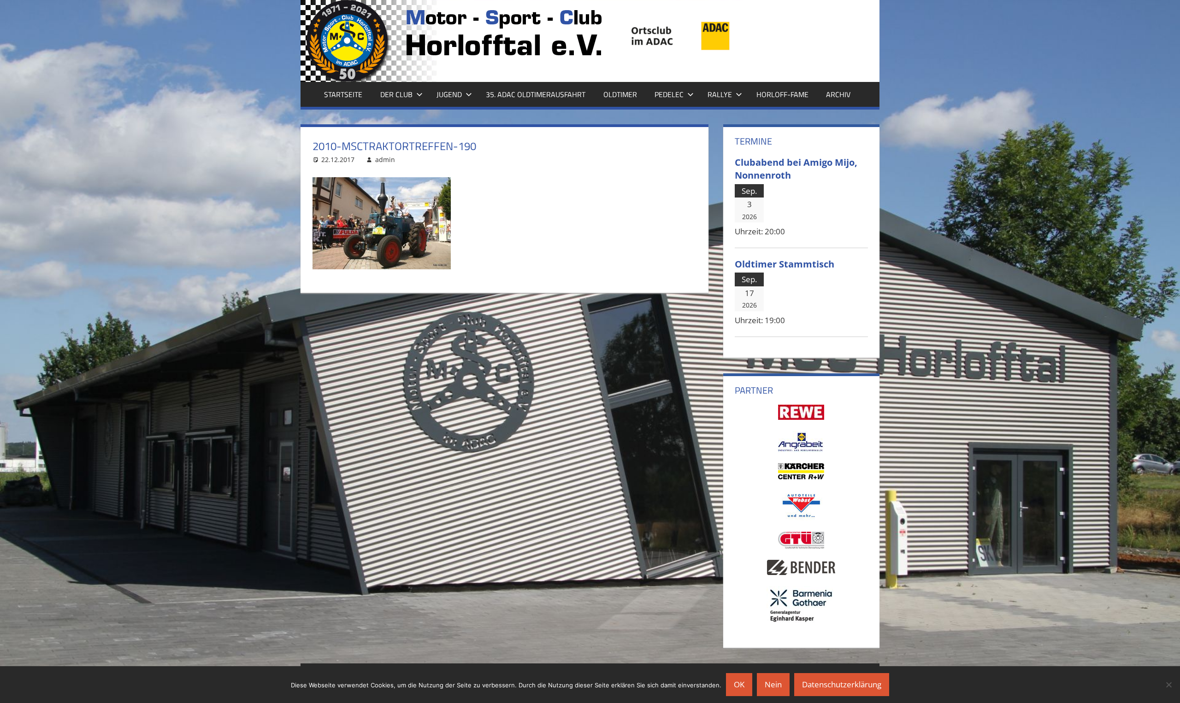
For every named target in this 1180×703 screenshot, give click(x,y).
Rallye (720, 94)
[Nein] (1168, 684)
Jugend (449, 94)
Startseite (343, 94)
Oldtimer (620, 94)
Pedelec (669, 94)
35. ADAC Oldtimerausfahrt (535, 94)
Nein (773, 684)
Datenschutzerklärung (841, 684)
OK (739, 684)
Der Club (396, 94)
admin (385, 159)
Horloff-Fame (782, 94)
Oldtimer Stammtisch (784, 263)
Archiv (838, 94)
